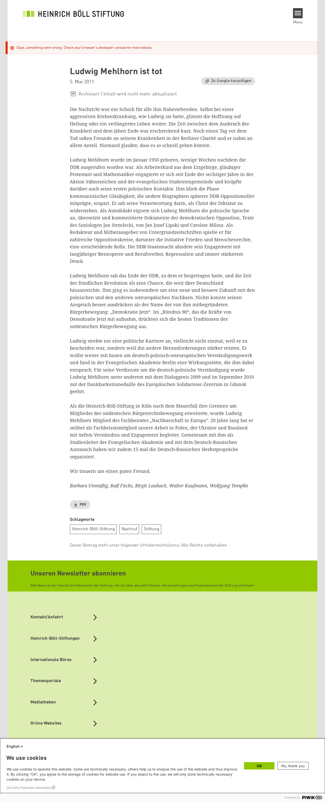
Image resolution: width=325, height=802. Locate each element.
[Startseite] (73, 13)
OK (259, 766)
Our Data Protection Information (28, 788)
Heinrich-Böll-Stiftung (93, 529)
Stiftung (151, 529)
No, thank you (293, 766)
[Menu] (298, 13)
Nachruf (129, 529)
